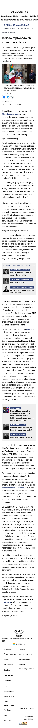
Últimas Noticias (6, 16)
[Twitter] (8, 97)
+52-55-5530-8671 (25, 659)
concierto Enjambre (10, 20)
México (15, 16)
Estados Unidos (25, 28)
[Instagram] (22, 631)
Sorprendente (9, 691)
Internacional (24, 16)
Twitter (6, 715)
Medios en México (8, 32)
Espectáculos (9, 696)
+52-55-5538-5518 (25, 654)
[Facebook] (4, 97)
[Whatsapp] (12, 97)
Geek (6, 702)
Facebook (7, 710)
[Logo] (19, 12)
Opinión (33, 16)
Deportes (7, 680)
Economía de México (9, 28)
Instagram (7, 720)
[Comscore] (19, 644)
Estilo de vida (8, 675)
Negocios (7, 686)
